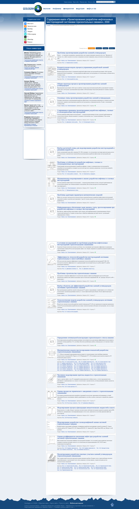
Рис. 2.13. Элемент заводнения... (65, 366)
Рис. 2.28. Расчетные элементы (70, 417)
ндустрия (80, 8)
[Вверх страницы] (112, 504)
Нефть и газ (64, 60)
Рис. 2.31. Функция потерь (103, 448)
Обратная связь (83, 2)
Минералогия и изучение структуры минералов (79, 505)
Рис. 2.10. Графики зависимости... (65, 364)
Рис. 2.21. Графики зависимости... (99, 368)
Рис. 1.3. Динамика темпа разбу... (70, 122)
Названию (99, 48)
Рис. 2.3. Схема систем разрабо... (70, 311)
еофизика (57, 8)
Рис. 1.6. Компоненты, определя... (88, 173)
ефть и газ (91, 8)
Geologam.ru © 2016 (30, 503)
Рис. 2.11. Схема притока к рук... (82, 364)
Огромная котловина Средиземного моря (32, 101)
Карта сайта (76, 2)
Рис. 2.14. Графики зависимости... (82, 366)
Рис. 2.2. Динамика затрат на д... (87, 268)
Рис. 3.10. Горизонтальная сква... (65, 470)
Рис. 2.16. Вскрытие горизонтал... (65, 367)
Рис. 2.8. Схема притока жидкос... (82, 363)
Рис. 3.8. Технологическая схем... (82, 468)
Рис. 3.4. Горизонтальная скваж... (65, 467)
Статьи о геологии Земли (31, 505)
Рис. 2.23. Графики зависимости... (83, 370)
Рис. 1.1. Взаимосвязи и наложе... (70, 62)
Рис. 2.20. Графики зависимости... (82, 368)
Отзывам (105, 48)
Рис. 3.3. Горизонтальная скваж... (104, 465)
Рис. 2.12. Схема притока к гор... (99, 364)
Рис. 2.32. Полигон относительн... (65, 449)
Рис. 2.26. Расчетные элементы (70, 403)
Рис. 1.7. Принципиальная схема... (70, 190)
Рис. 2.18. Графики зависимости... (99, 367)
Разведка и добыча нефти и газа (63, 507)
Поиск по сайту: (92, 2)
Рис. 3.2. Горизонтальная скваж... (87, 465)
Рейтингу (112, 48)
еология (46, 8)
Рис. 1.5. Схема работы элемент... (70, 173)
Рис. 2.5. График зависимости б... (87, 361)
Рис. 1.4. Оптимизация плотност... (87, 122)
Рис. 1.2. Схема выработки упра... (70, 79)
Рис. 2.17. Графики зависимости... (82, 367)
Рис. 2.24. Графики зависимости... (100, 370)
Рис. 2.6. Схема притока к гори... (103, 361)
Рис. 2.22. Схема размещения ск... (65, 370)
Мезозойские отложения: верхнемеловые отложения (30, 125)
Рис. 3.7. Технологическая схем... (65, 468)
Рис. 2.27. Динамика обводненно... (86, 403)
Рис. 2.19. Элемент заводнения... (65, 368)
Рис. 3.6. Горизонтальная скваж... (99, 467)
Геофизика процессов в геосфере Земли (52, 505)
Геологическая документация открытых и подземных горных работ (33, 60)
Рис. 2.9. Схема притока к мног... (99, 363)
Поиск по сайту (64, 503)
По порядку (91, 48)
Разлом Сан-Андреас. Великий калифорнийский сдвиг (31, 68)
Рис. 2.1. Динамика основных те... (70, 268)
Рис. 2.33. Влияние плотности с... (82, 449)
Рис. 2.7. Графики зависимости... (65, 363)
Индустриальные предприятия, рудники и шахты (38, 507)
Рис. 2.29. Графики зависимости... (70, 448)
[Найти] (114, 2)
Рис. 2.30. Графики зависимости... (87, 448)
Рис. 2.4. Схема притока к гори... (70, 361)
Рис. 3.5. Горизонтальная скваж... (82, 467)
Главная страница (68, 2)
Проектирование (72, 60)
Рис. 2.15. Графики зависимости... (99, 366)
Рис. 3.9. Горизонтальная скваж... (99, 468)
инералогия (68, 8)
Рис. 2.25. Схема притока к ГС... (70, 386)
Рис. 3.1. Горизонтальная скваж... (70, 465)
